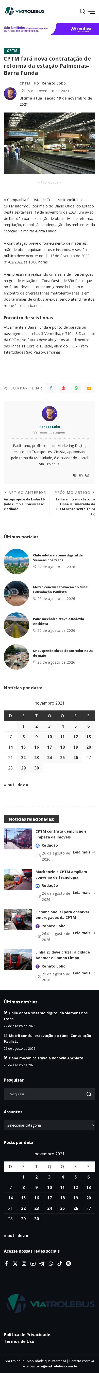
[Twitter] (15, 1263)
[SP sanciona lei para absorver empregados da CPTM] (18, 919)
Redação (50, 845)
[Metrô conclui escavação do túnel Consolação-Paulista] (16, 593)
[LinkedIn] (81, 475)
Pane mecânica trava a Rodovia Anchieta (46, 1058)
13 (88, 736)
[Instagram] (75, 475)
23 (36, 757)
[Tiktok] (59, 1263)
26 (75, 757)
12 (75, 736)
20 (88, 747)
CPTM (12, 50)
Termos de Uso (19, 1341)
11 (62, 736)
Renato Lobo (54, 83)
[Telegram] (41, 1263)
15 (23, 747)
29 (23, 768)
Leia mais (81, 852)
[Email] (89, 388)
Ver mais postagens (50, 432)
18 (62, 747)
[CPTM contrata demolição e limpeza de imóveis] (18, 838)
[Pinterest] (63, 388)
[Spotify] (68, 1263)
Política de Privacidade (27, 1334)
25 (62, 757)
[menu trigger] (91, 11)
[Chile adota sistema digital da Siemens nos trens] (16, 561)
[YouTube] (87, 475)
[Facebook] (51, 388)
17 (49, 747)
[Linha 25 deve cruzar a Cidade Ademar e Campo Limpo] (18, 959)
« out (9, 785)
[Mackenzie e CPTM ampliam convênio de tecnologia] (18, 879)
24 (49, 757)
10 (49, 736)
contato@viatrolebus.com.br (53, 1366)
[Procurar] (82, 11)
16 (36, 747)
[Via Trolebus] (49, 1304)
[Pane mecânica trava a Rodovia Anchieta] (16, 625)
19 (75, 747)
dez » (23, 785)
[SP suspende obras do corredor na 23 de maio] (16, 657)
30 (36, 768)
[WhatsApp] (76, 388)
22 (23, 757)
